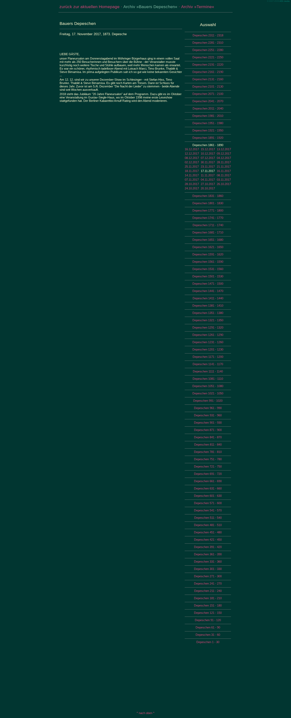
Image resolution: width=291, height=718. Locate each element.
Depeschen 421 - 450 (208, 539)
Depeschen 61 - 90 (208, 627)
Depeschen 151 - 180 (208, 605)
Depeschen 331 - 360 (208, 561)
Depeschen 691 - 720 (208, 473)
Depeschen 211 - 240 (208, 590)
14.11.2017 (192, 175)
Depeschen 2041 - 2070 (207, 101)
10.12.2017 (208, 153)
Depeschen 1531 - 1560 (207, 269)
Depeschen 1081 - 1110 (208, 378)
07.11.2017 (192, 179)
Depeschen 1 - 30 (207, 642)
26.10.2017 (224, 184)
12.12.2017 (192, 153)
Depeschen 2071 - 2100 (207, 93)
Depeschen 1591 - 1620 (207, 254)
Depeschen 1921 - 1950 (207, 130)
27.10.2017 (208, 184)
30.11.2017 (208, 162)
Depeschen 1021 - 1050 (207, 393)
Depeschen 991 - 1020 (208, 400)
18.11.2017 (192, 171)
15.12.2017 (208, 149)
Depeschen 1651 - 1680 (207, 239)
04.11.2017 (208, 179)
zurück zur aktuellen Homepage (89, 6)
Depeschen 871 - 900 (208, 430)
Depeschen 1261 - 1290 (207, 334)
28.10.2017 (192, 184)
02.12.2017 (192, 162)
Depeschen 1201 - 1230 (207, 349)
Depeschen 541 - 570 (208, 510)
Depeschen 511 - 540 (208, 517)
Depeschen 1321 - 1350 (207, 320)
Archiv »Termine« (197, 6)
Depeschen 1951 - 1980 (207, 123)
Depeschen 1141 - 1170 (208, 364)
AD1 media (285, 1)
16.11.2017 (224, 171)
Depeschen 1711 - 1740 (208, 225)
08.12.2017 (192, 158)
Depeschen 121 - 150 (208, 612)
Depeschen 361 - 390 (208, 554)
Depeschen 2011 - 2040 (208, 108)
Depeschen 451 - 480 (208, 532)
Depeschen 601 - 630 (208, 495)
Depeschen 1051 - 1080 (207, 386)
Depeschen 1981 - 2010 (207, 115)
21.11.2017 (224, 166)
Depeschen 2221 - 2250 (207, 57)
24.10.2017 (192, 188)
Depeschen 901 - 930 (208, 422)
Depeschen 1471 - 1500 (207, 283)
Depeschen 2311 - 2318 (208, 35)
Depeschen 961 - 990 (208, 408)
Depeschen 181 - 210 (208, 598)
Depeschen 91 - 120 (208, 620)
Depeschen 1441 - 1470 (207, 291)
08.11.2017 (224, 175)
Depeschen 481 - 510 (208, 525)
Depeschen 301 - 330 (208, 569)
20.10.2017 (208, 188)
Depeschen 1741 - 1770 (207, 217)
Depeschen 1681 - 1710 (207, 232)
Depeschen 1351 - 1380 (207, 313)
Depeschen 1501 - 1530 (207, 276)
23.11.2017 (208, 166)
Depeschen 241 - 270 (208, 583)
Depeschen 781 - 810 (208, 451)
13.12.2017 (224, 149)
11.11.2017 (208, 175)
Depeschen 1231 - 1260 (207, 342)
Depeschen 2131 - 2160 (207, 79)
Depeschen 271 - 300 (208, 576)
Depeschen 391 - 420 (208, 547)
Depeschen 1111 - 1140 (208, 371)
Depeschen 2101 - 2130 (207, 86)
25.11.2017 (192, 166)
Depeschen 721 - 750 (208, 466)
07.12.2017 (208, 158)
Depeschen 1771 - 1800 (207, 210)
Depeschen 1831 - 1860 (207, 195)
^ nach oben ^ (145, 713)
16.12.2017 (192, 149)
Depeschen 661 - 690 (208, 481)
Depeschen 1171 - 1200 (208, 356)
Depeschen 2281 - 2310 (207, 42)
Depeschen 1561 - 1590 (207, 261)
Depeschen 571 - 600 (208, 503)
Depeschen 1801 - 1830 (207, 203)
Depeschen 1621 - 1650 (207, 247)
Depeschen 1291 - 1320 (207, 327)
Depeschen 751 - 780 (208, 459)
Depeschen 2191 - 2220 (207, 64)
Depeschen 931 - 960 (208, 415)
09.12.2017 (224, 153)
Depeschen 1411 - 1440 (208, 298)
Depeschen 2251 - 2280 (207, 50)
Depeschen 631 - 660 (208, 488)
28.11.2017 (224, 162)
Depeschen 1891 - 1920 (207, 137)
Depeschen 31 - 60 (208, 634)
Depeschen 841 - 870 (208, 437)
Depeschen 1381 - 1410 (207, 305)
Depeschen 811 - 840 (208, 444)
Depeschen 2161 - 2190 (207, 72)
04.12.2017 (224, 158)
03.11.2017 (224, 179)
